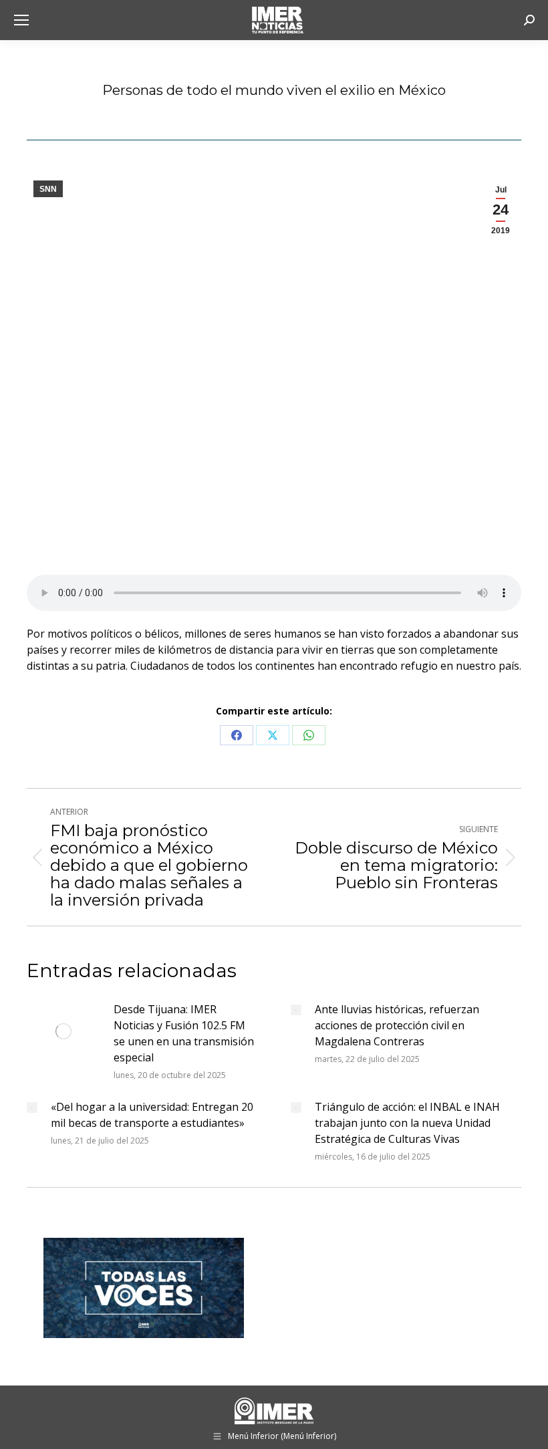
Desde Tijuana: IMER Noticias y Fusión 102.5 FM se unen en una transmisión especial (184, 1033)
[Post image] (63, 1031)
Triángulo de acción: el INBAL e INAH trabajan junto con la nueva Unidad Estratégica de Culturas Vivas (407, 1122)
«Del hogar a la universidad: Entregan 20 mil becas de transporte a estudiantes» (152, 1114)
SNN (48, 189)
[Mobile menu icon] (21, 20)
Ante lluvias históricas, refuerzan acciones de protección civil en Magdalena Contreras (397, 1025)
